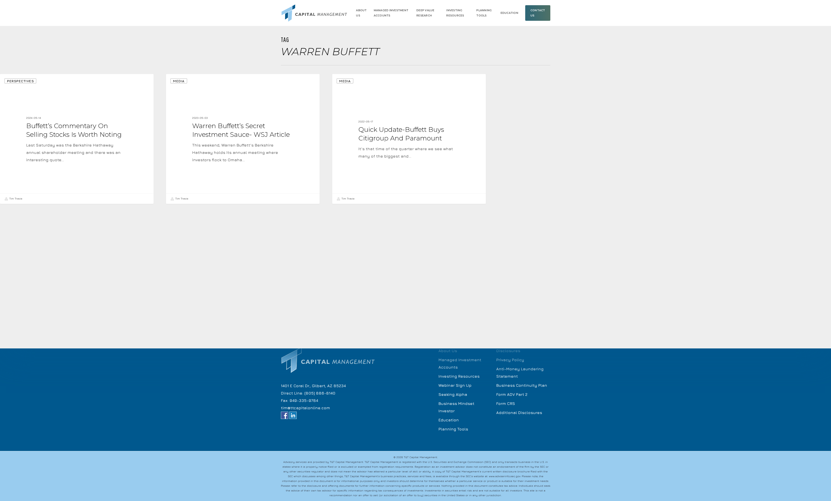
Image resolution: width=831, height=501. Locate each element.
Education (448, 420)
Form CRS (505, 403)
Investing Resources (459, 376)
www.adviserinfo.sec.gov (504, 476)
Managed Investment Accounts (459, 363)
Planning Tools (453, 429)
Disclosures (508, 350)
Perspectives (20, 81)
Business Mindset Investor (456, 407)
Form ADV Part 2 (511, 394)
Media (179, 81)
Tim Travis (15, 198)
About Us (447, 350)
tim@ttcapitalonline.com (305, 408)
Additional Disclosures (519, 412)
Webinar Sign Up (455, 385)
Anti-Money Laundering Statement (520, 373)
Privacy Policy (510, 360)
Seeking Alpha (452, 394)
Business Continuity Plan (521, 385)
